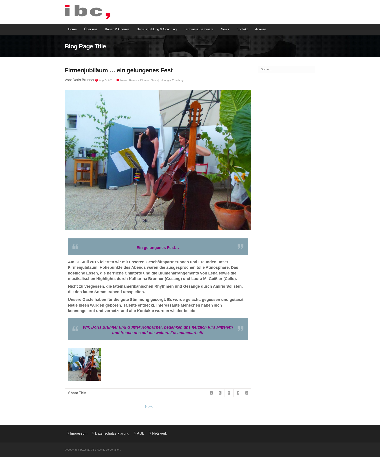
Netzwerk (159, 433)
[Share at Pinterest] (246, 393)
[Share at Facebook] (211, 393)
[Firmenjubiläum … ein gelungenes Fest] (158, 160)
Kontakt (242, 29)
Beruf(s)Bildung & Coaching (157, 29)
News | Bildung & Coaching (167, 80)
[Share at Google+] (229, 393)
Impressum (78, 433)
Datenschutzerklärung (112, 433)
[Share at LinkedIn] (237, 393)
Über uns (90, 29)
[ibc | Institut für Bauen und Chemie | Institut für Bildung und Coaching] (87, 12)
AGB (140, 433)
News (225, 29)
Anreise (260, 29)
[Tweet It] (220, 393)
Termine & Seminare (198, 29)
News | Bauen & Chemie (135, 80)
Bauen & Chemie (117, 29)
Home (72, 29)
